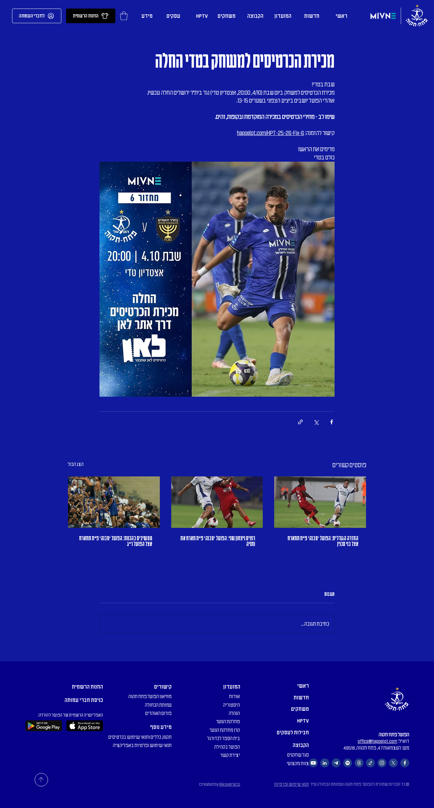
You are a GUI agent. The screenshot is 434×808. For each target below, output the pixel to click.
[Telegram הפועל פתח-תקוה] (336, 762)
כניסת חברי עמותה (83, 700)
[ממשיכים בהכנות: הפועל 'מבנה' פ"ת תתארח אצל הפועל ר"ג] (114, 502)
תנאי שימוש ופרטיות (291, 784)
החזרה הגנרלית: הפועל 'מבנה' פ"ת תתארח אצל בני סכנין (323, 541)
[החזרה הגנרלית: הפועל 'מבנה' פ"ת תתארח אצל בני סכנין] (320, 502)
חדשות (301, 697)
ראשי (303, 685)
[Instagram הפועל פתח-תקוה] (381, 762)
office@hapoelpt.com (377, 741)
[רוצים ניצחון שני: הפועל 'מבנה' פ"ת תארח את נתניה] (217, 502)
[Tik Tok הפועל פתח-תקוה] (370, 762)
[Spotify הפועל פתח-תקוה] (347, 762)
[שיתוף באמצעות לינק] (300, 422)
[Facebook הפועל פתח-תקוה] (404, 762)
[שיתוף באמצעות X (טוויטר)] (316, 422)
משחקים (300, 708)
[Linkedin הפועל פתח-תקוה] (324, 762)
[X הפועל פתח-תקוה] (393, 762)
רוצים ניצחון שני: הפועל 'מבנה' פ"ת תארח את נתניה (217, 541)
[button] (123, 15)
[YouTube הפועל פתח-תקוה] (313, 762)
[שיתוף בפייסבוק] (332, 422)
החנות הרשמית (87, 686)
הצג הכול (76, 464)
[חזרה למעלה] (41, 779)
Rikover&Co (229, 784)
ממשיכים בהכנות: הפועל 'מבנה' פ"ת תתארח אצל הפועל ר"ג (115, 541)
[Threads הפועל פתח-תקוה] (359, 762)
